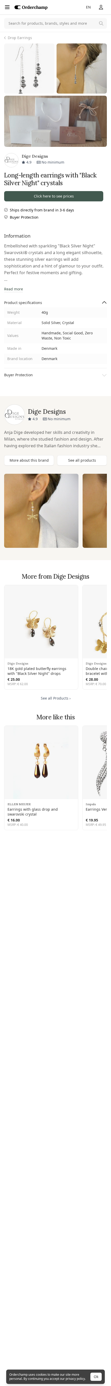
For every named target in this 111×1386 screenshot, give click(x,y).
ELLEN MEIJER (19, 804)
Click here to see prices (54, 196)
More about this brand (29, 460)
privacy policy (75, 1378)
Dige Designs (17, 663)
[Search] (101, 23)
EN (88, 7)
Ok (96, 1376)
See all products (82, 460)
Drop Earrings (20, 37)
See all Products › (55, 698)
